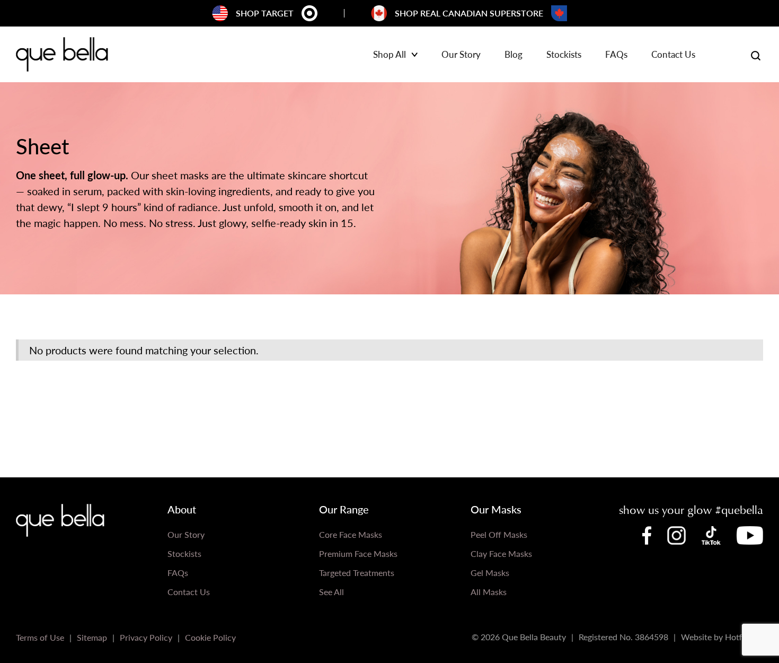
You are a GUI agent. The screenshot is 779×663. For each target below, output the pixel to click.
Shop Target (265, 13)
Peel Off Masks (499, 534)
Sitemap (92, 637)
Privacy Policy (146, 637)
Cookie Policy (210, 637)
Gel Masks (490, 572)
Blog (513, 55)
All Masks (489, 592)
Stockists (563, 55)
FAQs (616, 55)
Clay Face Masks (501, 553)
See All (331, 592)
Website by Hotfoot (718, 637)
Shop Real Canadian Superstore (469, 13)
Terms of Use (40, 637)
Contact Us (673, 55)
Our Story (461, 55)
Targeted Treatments (356, 572)
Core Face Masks (350, 534)
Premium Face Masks (358, 553)
